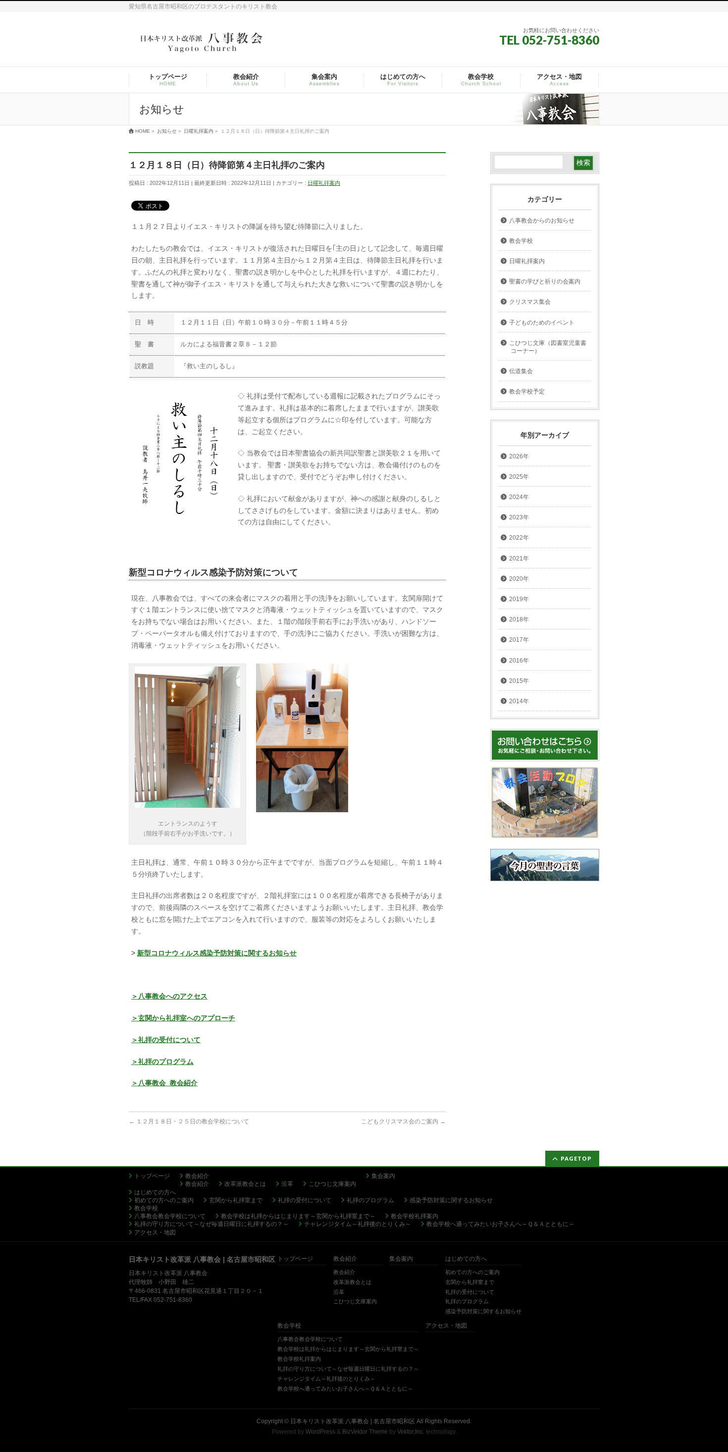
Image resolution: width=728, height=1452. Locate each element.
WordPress (320, 1431)
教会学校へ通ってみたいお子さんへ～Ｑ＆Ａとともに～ (500, 1224)
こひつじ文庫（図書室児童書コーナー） (547, 346)
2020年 (519, 578)
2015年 (519, 680)
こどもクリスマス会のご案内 (403, 1121)
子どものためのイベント (541, 322)
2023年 (519, 517)
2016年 (519, 660)
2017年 (519, 639)
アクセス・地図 (155, 1232)
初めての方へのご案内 (164, 1200)
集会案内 (383, 1176)
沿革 (287, 1183)
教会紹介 (197, 1176)
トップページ (152, 1176)
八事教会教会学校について (170, 1216)
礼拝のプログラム (370, 1200)
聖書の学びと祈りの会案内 (544, 281)
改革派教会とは (245, 1183)
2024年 (519, 497)
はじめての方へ (155, 1192)
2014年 (519, 701)
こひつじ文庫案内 (332, 1183)
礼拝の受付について (304, 1200)
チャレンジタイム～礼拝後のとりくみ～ (357, 1224)
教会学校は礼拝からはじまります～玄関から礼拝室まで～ (298, 1216)
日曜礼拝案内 (324, 183)
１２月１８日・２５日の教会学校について (189, 1121)
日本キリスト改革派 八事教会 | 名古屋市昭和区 (352, 1421)
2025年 (519, 476)
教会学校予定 (527, 391)
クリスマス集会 (530, 301)
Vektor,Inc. (410, 1431)
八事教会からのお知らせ (541, 220)
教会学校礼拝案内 (414, 1216)
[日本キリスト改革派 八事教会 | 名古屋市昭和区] (203, 45)
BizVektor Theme (365, 1431)
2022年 (519, 537)
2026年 (519, 456)
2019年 (519, 599)
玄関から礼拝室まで (235, 1200)
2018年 (519, 619)
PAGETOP (576, 1158)
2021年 (519, 558)
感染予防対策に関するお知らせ (451, 1200)
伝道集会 (521, 371)
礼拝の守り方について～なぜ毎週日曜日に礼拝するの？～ (211, 1224)
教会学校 (521, 240)
